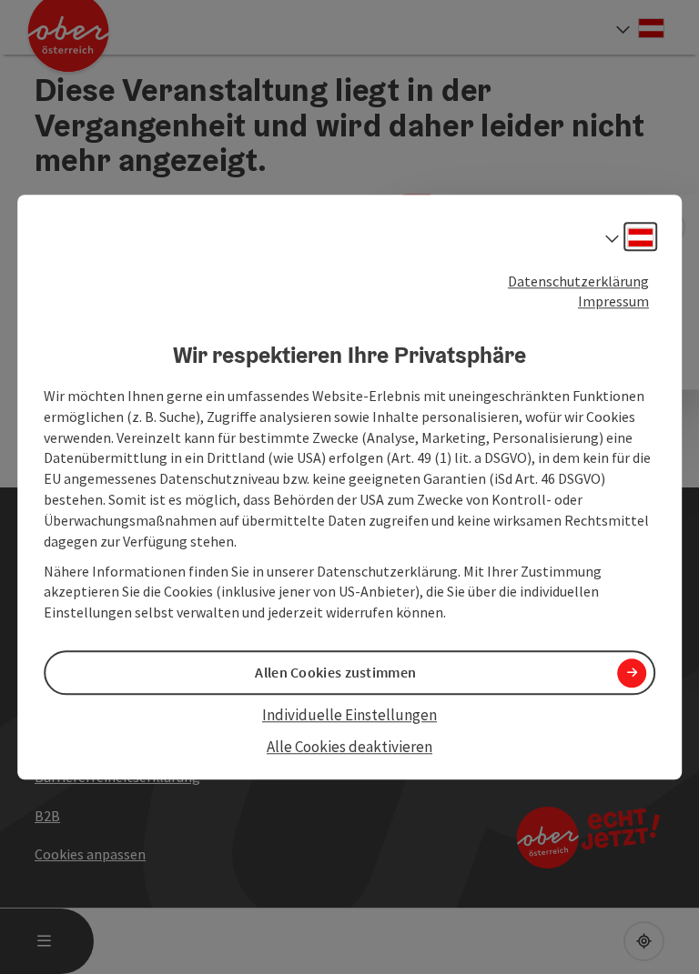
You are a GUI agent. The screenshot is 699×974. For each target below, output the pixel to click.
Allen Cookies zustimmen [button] (335, 673)
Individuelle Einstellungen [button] (349, 716)
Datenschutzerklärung (578, 281)
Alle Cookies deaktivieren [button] (349, 747)
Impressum (613, 302)
